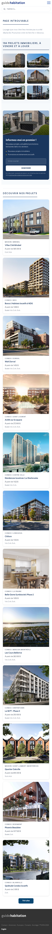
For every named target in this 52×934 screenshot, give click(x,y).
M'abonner (26, 168)
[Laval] (38, 76)
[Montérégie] (38, 61)
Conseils (28, 925)
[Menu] (49, 3)
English (3, 929)
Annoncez (12, 925)
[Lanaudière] (14, 93)
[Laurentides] (14, 76)
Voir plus (26, 901)
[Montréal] (14, 61)
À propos (20, 925)
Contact (4, 925)
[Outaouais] (38, 93)
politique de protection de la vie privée (20, 175)
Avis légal (35, 925)
